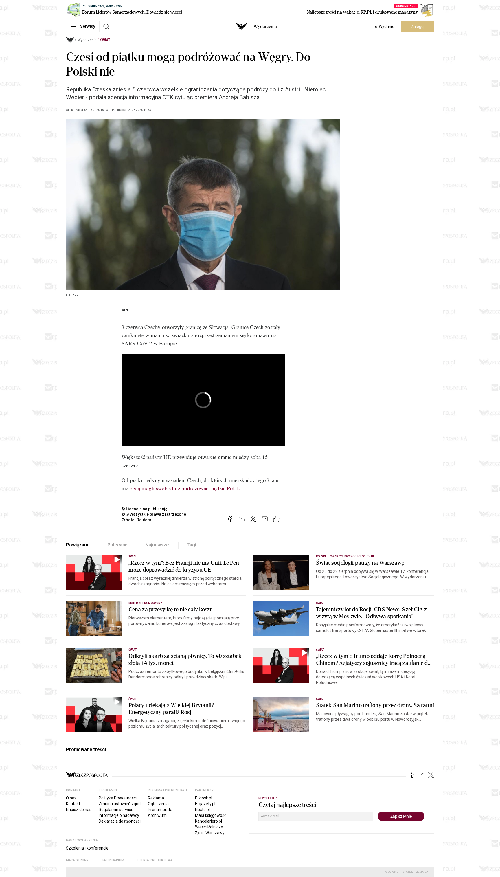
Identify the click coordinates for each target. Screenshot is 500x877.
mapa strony (77, 860)
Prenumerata (160, 809)
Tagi (191, 545)
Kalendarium (113, 860)
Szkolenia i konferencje (87, 848)
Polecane (117, 545)
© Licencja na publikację (145, 509)
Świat (105, 40)
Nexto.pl (202, 809)
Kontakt (73, 803)
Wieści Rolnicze (209, 827)
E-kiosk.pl (203, 798)
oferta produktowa (154, 860)
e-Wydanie (384, 26)
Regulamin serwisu (116, 809)
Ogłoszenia (158, 803)
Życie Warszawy (210, 832)
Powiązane (78, 545)
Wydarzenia (265, 27)
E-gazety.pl (205, 803)
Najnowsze (157, 545)
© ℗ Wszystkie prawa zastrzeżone (154, 514)
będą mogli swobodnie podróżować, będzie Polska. (186, 488)
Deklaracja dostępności (120, 821)
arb (125, 310)
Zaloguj (417, 26)
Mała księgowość (210, 815)
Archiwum (157, 815)
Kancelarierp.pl (208, 821)
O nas (71, 798)
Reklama (156, 798)
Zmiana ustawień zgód (120, 803)
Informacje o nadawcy (119, 815)
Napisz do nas (78, 809)
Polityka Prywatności (118, 798)
